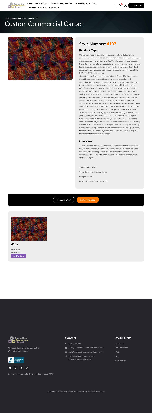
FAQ (94, 3)
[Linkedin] (21, 368)
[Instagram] (27, 368)
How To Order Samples (62, 3)
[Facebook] (10, 368)
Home (29, 3)
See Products (41, 3)
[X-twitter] (15, 368)
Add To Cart (18, 256)
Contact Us (54, 7)
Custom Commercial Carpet (21, 18)
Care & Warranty (82, 3)
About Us (31, 7)
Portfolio (42, 7)
